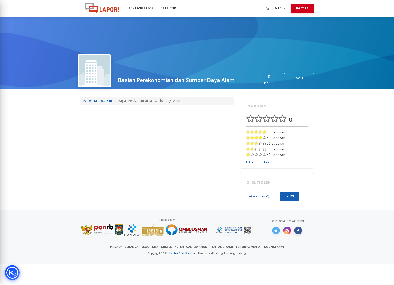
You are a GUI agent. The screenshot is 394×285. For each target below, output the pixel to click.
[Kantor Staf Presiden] (153, 230)
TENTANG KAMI (221, 247)
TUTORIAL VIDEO (248, 247)
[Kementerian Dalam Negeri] (119, 230)
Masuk (280, 8)
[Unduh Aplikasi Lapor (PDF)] (233, 230)
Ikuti (299, 78)
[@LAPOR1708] (276, 230)
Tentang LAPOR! (141, 8)
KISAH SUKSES (162, 247)
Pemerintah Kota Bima (98, 101)
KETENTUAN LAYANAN (191, 247)
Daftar (302, 8)
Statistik (168, 8)
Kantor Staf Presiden (183, 253)
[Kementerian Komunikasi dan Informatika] (132, 230)
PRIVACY (116, 247)
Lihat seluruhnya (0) (257, 196)
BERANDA (132, 247)
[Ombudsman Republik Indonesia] (189, 230)
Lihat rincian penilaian (257, 162)
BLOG (145, 247)
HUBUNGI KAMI (273, 247)
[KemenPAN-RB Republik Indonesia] (97, 230)
